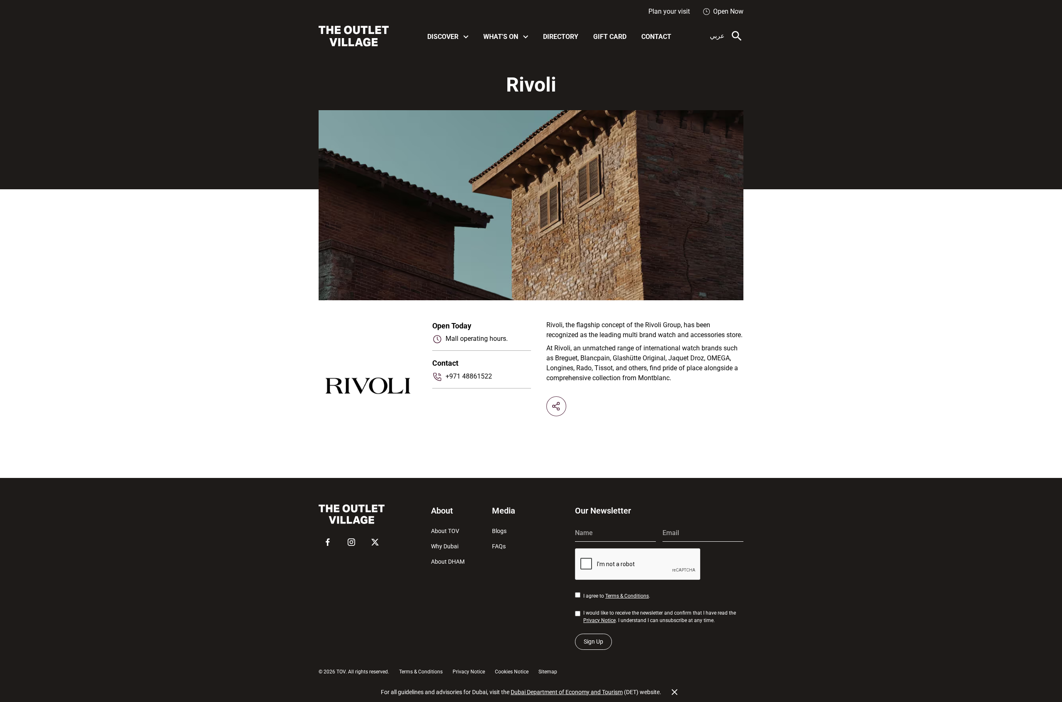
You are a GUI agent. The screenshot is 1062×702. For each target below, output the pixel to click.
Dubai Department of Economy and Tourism (567, 692)
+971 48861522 (469, 376)
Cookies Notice (512, 672)
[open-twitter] (375, 542)
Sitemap (547, 672)
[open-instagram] (351, 542)
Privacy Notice (599, 620)
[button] (448, 36)
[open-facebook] (328, 542)
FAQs (499, 546)
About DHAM (448, 561)
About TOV (445, 531)
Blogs (499, 531)
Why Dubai (444, 546)
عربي (717, 36)
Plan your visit (669, 11)
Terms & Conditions (627, 596)
